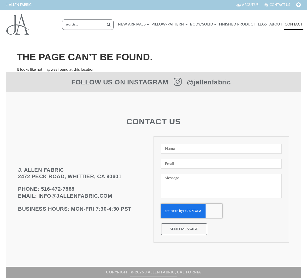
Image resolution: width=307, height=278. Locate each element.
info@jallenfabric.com (75, 196)
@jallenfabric (209, 82)
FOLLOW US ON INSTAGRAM (119, 82)
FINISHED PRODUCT (237, 24)
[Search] (108, 25)
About (276, 24)
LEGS (262, 24)
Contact (294, 24)
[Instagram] (177, 81)
